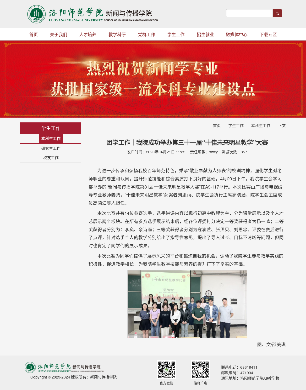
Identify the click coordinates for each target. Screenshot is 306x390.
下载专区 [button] (268, 34)
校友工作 (51, 157)
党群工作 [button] (146, 34)
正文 (282, 125)
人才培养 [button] (87, 34)
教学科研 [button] (117, 34)
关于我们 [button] (58, 34)
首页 (33, 34)
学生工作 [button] (176, 34)
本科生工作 (50, 138)
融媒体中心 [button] (236, 34)
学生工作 (236, 125)
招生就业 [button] (205, 34)
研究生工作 (50, 148)
